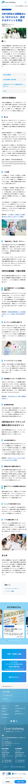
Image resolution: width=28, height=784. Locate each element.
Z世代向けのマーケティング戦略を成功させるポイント (13, 85)
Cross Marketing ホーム (6, 6)
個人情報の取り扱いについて (20, 714)
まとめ (4, 91)
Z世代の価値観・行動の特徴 (9, 79)
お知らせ (3, 705)
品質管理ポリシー (18, 711)
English (3, 711)
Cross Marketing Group (19, 708)
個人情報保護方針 (5, 714)
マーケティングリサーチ (12, 588)
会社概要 (16, 705)
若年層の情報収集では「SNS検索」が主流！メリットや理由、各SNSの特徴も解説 (14, 314)
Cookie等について (5, 717)
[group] (14, 624)
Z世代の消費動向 (7, 74)
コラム (13, 6)
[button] (10, 640)
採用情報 (3, 708)
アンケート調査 (10, 591)
